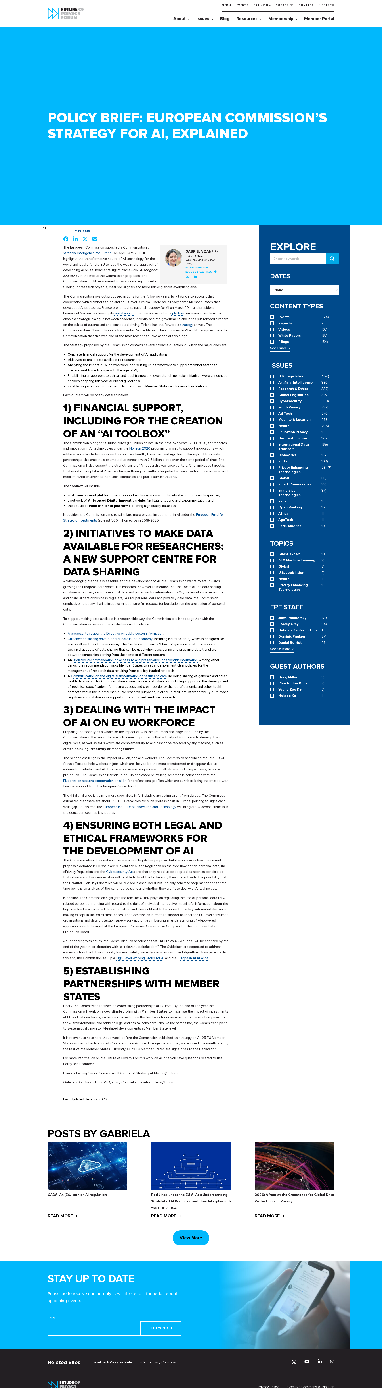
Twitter (187, 276)
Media (226, 5)
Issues (203, 18)
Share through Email (94, 239)
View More (191, 1238)
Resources (247, 18)
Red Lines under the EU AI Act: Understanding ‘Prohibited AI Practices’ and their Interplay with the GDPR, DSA (191, 1201)
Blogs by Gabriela (198, 272)
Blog (224, 18)
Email (52, 1318)
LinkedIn (195, 276)
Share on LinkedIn (75, 239)
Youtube (306, 1361)
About (179, 18)
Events (242, 5)
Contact (306, 5)
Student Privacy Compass (156, 1362)
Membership (280, 18)
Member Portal (319, 18)
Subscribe (285, 5)
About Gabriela (196, 267)
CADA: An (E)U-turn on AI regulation (77, 1195)
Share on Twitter (85, 239)
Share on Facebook (65, 239)
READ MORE (60, 1216)
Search (328, 5)
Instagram (332, 1361)
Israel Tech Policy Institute (112, 1362)
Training (260, 5)
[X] (294, 1362)
